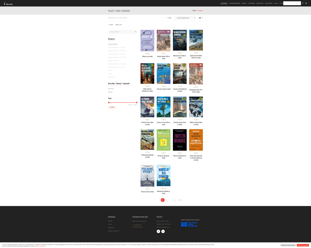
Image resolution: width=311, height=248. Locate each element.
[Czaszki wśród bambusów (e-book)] (180, 73)
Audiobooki (111, 77)
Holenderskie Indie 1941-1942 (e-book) (196, 91)
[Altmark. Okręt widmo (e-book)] (147, 107)
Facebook (280, 3)
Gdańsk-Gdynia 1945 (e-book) (163, 57)
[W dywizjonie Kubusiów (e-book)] (147, 139)
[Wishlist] (302, 3)
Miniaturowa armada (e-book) (179, 57)
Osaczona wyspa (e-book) (163, 89)
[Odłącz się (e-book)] (147, 40)
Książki (110, 70)
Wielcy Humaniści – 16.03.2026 (116, 54)
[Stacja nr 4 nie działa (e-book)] (163, 107)
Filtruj (112, 107)
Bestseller (111, 88)
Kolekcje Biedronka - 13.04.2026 (117, 57)
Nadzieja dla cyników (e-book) (163, 192)
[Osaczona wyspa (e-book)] (163, 73)
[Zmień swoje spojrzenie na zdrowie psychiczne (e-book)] (196, 140)
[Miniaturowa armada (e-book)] (180, 40)
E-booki (110, 74)
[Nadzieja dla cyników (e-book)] (163, 175)
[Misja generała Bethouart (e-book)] (147, 73)
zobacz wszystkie (113, 44)
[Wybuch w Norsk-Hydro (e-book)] (196, 107)
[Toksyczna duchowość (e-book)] (180, 140)
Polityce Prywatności (40, 246)
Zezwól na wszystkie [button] (303, 245)
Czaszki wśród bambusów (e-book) (180, 90)
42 (175, 200)
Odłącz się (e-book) (147, 56)
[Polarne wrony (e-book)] (147, 176)
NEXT (180, 200)
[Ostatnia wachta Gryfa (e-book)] (180, 107)
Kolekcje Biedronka (113, 60)
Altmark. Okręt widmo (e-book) (147, 123)
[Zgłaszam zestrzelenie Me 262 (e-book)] (196, 40)
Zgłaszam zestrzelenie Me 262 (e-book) (196, 56)
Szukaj (135, 32)
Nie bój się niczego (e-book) (164, 157)
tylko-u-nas (119, 24)
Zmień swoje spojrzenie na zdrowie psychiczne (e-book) (196, 158)
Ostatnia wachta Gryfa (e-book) (180, 123)
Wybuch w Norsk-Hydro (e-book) (196, 123)
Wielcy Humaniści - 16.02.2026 (116, 67)
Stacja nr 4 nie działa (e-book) (163, 123)
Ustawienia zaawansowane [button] (288, 245)
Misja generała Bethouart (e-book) (147, 90)
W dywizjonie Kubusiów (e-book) (147, 156)
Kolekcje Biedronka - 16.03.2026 (117, 50)
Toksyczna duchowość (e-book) (180, 157)
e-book (111, 24)
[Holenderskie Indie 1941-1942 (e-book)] (196, 74)
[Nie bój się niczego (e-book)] (163, 140)
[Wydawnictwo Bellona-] (8, 3)
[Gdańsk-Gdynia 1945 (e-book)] (163, 40)
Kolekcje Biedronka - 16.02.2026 (117, 64)
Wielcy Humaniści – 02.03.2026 (116, 47)
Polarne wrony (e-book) (147, 192)
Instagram (281, 3)
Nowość (110, 92)
